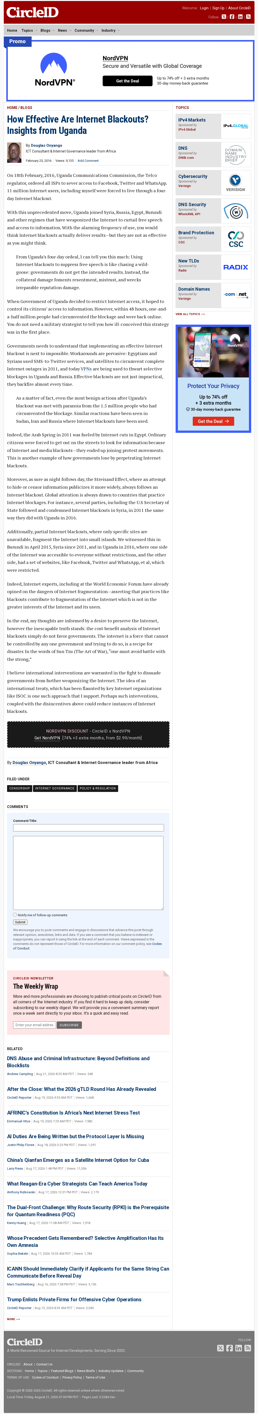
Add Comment (88, 161)
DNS (182, 148)
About (28, 1364)
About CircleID (239, 8)
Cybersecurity (192, 176)
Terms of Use (95, 1377)
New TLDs (188, 260)
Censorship (19, 788)
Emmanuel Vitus (18, 1121)
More (11, 1319)
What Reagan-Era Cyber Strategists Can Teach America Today (77, 1184)
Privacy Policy (72, 1377)
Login (204, 8)
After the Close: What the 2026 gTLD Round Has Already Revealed (81, 1089)
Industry (108, 30)
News (62, 30)
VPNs (86, 369)
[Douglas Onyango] (14, 161)
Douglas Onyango (29, 762)
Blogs (45, 30)
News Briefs (86, 1371)
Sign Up (218, 8)
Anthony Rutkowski (21, 1192)
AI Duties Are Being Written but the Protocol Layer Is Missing (75, 1136)
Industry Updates (111, 1371)
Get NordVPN (47, 738)
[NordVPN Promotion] (129, 100)
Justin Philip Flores (20, 1145)
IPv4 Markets (192, 120)
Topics (27, 30)
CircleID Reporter (19, 1097)
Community (84, 30)
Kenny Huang (16, 1223)
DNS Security (192, 204)
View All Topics (188, 314)
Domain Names (194, 289)
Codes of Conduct (45, 1377)
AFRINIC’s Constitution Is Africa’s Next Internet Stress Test (73, 1113)
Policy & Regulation (98, 788)
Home (12, 30)
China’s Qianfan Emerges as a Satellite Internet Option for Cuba (78, 1160)
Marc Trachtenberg (21, 1284)
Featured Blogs (62, 1371)
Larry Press (15, 1168)
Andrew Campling (20, 1074)
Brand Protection (196, 232)
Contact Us (44, 1364)
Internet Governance (55, 788)
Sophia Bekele (17, 1253)
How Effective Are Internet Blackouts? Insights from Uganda (78, 125)
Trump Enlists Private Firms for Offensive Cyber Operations (74, 1299)
